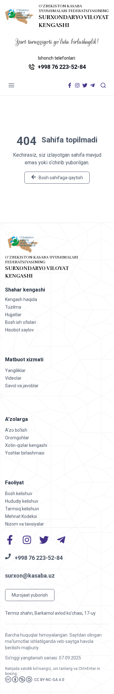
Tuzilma (13, 307)
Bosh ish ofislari (20, 322)
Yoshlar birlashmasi (24, 452)
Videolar (13, 378)
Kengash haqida (21, 299)
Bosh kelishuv (18, 493)
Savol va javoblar (22, 385)
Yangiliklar (15, 370)
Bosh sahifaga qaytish (61, 177)
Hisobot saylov (19, 329)
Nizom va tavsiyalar (24, 524)
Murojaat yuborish (30, 595)
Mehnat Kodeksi (21, 516)
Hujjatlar (13, 314)
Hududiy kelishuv (21, 501)
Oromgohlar (17, 437)
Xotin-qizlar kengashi (26, 445)
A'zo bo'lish (16, 430)
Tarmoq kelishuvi (22, 508)
